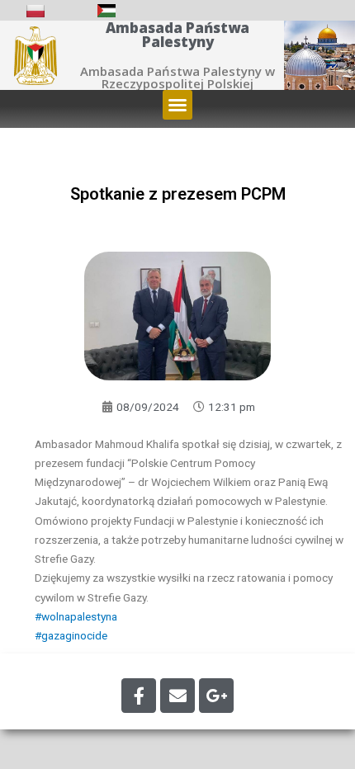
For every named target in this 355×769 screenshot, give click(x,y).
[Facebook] (138, 695)
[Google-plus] (216, 695)
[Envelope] (177, 695)
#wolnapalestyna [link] (76, 616)
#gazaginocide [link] (71, 635)
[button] (177, 105)
